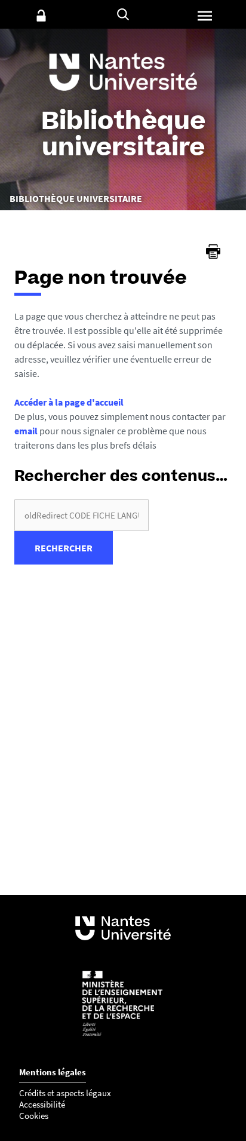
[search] (81, 515)
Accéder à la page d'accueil (69, 402)
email (26, 431)
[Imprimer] (213, 251)
